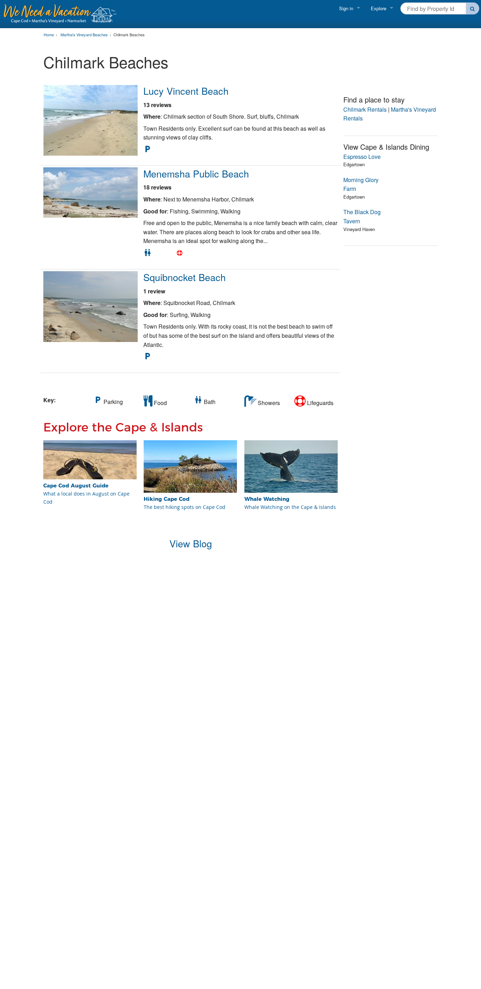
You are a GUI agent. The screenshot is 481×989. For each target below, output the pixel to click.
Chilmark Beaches (129, 35)
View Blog (190, 543)
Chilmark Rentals (365, 109)
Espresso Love (362, 157)
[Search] (472, 8)
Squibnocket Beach (184, 277)
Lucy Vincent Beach (186, 91)
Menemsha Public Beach (196, 173)
